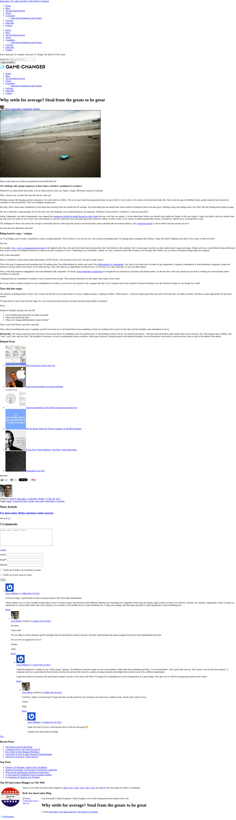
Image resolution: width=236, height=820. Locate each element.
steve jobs (39, 501)
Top (1, 736)
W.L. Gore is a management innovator (28, 248)
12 (9, 518)
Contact (8, 25)
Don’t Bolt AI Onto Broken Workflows (22, 752)
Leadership (27, 109)
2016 (66, 788)
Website (3, 565)
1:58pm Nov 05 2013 (30, 593)
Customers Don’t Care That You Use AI (22, 749)
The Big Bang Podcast (15, 11)
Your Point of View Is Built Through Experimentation (28, 754)
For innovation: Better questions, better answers (27, 513)
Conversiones (8, 816)
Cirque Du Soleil (20, 501)
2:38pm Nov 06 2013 (52, 692)
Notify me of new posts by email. (17, 575)
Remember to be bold (35, 471)
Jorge (7, 109)
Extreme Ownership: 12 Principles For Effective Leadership (31, 770)
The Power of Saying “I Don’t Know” (22, 757)
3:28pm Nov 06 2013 (52, 722)
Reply (8, 610)
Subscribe (9, 23)
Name (3, 555)
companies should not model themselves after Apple (75, 216)
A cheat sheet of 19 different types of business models (28, 775)
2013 (82, 788)
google (31, 501)
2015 (71, 788)
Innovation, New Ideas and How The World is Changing (24, 1)
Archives (9, 20)
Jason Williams (11, 593)
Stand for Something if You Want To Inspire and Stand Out (51, 407)
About (8, 13)
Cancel (3, 550)
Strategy (36, 109)
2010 (101, 788)
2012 (87, 788)
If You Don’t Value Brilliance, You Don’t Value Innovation (51, 450)
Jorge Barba (16, 621)
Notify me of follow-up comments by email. (22, 570)
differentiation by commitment (110, 264)
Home (8, 6)
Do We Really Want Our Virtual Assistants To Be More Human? (54, 429)
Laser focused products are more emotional (44, 386)
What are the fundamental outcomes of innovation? (27, 772)
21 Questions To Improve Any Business (22, 777)
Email (3, 560)
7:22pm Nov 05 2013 (41, 665)
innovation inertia (144, 223)
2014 (76, 788)
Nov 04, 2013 (54, 499)
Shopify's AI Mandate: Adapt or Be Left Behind (26, 767)
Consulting (10, 16)
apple (9, 501)
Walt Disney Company (54, 501)
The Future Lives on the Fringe (18, 747)
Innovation (16, 109)
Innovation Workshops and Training (26, 18)
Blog (7, 8)
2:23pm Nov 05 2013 (41, 621)
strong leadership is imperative (90, 271)
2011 (93, 788)
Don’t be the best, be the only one (40, 365)
